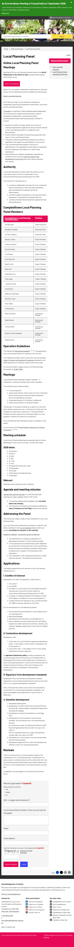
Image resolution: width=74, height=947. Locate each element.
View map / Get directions (10, 911)
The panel (6, 111)
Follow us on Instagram (36, 910)
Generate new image (26, 850)
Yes (7, 789)
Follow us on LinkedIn (36, 904)
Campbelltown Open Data (61, 912)
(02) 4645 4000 (8, 916)
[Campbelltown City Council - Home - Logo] (16, 27)
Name (5, 828)
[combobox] (61, 17)
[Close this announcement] (72, 2)
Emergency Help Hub (60, 920)
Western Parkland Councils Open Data (62, 916)
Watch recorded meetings (12, 96)
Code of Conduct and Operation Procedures (18, 360)
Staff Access (33, 935)
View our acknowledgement (10, 894)
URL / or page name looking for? (16, 800)
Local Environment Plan (31, 157)
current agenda (25, 528)
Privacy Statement (7, 935)
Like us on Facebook (35, 902)
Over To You (57, 907)
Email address (9, 838)
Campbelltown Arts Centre (62, 902)
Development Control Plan (14, 159)
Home (6, 49)
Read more (5, 13)
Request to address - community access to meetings (21, 534)
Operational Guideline (25, 351)
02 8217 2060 (18, 369)
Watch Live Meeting (11, 84)
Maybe (8, 792)
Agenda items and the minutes (13, 494)
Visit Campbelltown (59, 904)
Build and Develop (17, 49)
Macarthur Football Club (61, 910)
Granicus (46, 937)
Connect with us (34, 912)
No (6, 795)
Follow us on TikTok (35, 907)
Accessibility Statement (20, 935)
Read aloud (23, 852)
